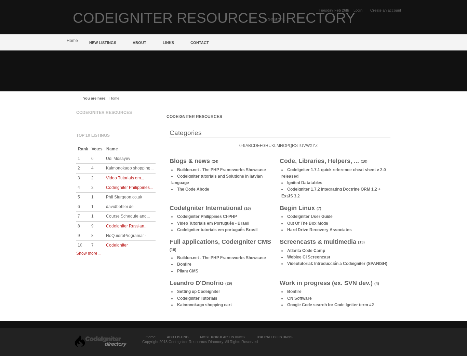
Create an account (385, 10)
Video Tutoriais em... (125, 178)
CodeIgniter (117, 245)
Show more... (88, 253)
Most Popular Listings (222, 337)
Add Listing (178, 337)
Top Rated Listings (274, 337)
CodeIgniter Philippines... (129, 187)
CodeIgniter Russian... (126, 226)
